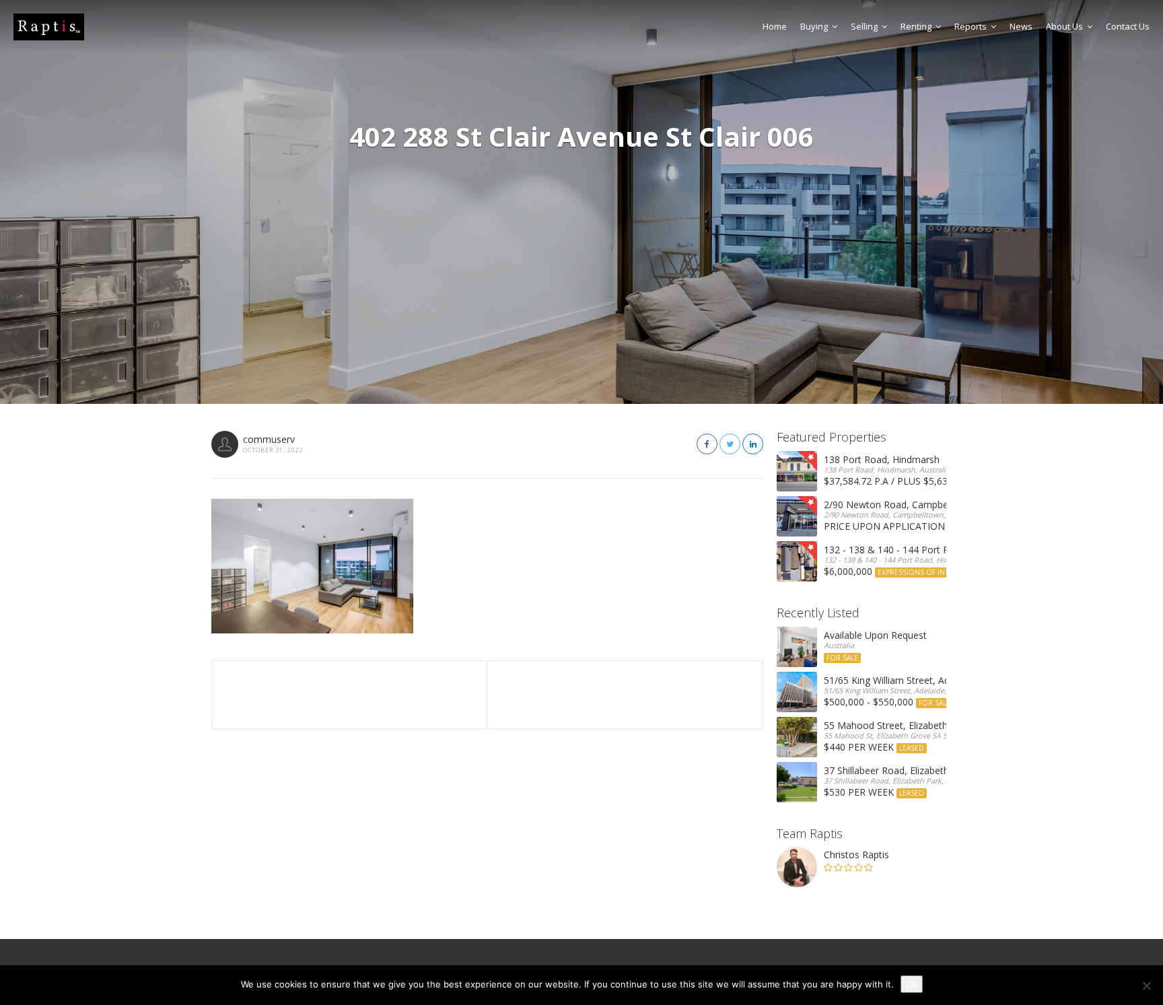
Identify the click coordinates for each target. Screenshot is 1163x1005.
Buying (814, 26)
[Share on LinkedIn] (752, 444)
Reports (970, 26)
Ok (911, 984)
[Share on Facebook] (707, 444)
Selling (864, 26)
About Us (1064, 26)
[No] (1146, 985)
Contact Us (1128, 26)
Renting (916, 26)
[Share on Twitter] (729, 444)
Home (775, 26)
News (1021, 26)
